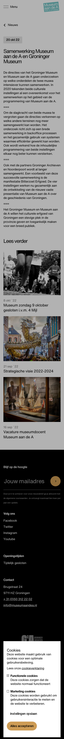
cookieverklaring (33, 668)
